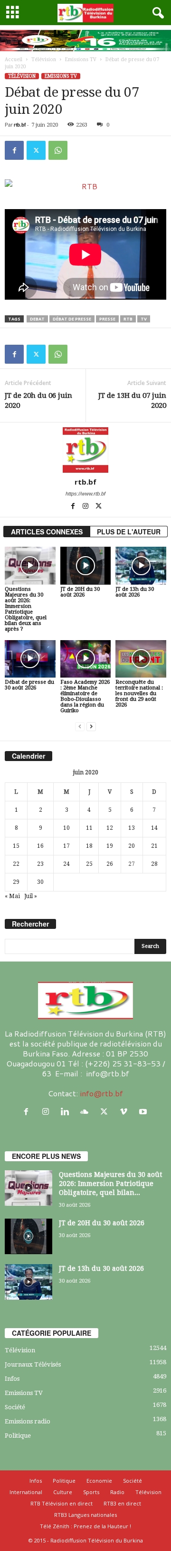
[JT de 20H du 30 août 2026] (85, 566)
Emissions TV (80, 59)
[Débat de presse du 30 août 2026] (30, 659)
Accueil (13, 59)
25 (89, 864)
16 (40, 846)
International (26, 1492)
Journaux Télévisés (33, 1364)
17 (66, 846)
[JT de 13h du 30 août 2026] (140, 566)
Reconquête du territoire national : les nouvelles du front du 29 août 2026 (139, 693)
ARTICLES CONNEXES (47, 531)
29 (16, 882)
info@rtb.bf (101, 1093)
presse (107, 319)
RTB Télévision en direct (61, 1503)
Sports (91, 1492)
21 (154, 846)
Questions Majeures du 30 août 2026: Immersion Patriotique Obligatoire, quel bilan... (110, 1183)
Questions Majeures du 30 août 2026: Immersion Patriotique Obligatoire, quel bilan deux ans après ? (26, 609)
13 (131, 828)
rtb (128, 319)
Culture (62, 1492)
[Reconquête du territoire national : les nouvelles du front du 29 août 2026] (140, 659)
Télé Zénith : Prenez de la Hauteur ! (85, 1526)
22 (16, 864)
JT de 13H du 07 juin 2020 (132, 400)
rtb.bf (20, 124)
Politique (18, 1435)
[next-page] (91, 727)
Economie (99, 1480)
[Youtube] (144, 1111)
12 (109, 828)
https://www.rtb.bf (85, 493)
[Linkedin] (67, 1111)
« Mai (12, 896)
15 (16, 846)
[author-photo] (85, 450)
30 (40, 882)
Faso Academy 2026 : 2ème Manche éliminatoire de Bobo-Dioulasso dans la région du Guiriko (85, 696)
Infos (12, 1378)
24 (66, 864)
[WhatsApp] (57, 150)
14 (154, 828)
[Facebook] (14, 150)
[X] (36, 150)
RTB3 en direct (122, 1503)
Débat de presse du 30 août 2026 (29, 685)
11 (89, 828)
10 (66, 828)
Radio (117, 1492)
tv (144, 319)
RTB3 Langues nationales (85, 1514)
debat (37, 319)
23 (40, 864)
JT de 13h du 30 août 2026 (134, 592)
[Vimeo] (125, 1111)
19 (109, 846)
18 (89, 846)
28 (154, 864)
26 (109, 864)
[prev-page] (80, 727)
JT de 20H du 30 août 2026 (80, 592)
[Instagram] (86, 507)
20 (131, 846)
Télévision (43, 59)
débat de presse (72, 319)
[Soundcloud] (86, 1111)
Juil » (30, 896)
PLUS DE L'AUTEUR (129, 531)
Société (15, 1407)
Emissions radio (27, 1421)
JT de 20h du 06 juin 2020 (38, 400)
